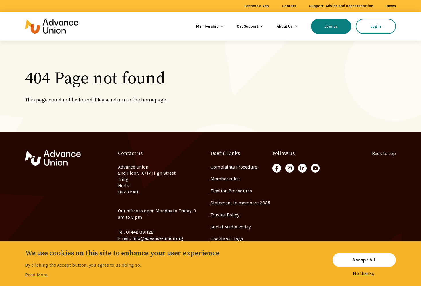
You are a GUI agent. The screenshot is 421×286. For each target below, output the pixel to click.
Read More (36, 274)
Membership (207, 26)
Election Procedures (231, 190)
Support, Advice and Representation (341, 6)
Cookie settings (226, 239)
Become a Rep (256, 6)
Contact (289, 6)
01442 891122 (140, 232)
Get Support (248, 26)
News (391, 6)
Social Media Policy (230, 227)
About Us (285, 26)
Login (376, 26)
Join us (331, 26)
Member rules (225, 178)
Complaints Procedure (233, 167)
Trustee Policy (224, 215)
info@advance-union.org (157, 238)
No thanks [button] (363, 273)
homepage (153, 100)
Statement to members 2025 (240, 202)
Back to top (384, 153)
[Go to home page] (59, 26)
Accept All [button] (363, 260)
